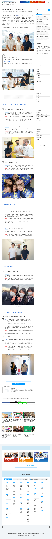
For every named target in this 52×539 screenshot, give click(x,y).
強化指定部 (39, 129)
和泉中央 (28, 505)
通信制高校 (22, 11)
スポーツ (38, 101)
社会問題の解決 (39, 33)
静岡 (21, 509)
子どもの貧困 (43, 29)
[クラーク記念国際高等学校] (9, 2)
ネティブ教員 (10, 11)
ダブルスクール (39, 24)
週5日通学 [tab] (16, 479)
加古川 (28, 516)
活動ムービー (39, 135)
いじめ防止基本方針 (30, 533)
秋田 (7, 500)
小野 (28, 518)
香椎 (35, 511)
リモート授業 (39, 28)
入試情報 (38, 112)
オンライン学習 (39, 19)
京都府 (28, 494)
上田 (21, 499)
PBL (41, 16)
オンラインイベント (40, 93)
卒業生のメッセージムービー (42, 114)
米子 (35, 485)
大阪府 (28, 499)
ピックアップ (39, 103)
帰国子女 (17, 11)
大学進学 (38, 29)
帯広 (7, 491)
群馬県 (7, 508)
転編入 (38, 139)
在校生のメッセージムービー (42, 116)
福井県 (21, 492)
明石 (28, 515)
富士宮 (21, 512)
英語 (37, 34)
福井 (21, 494)
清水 (21, 514)
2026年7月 (38, 71)
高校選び (45, 39)
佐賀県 (42, 482)
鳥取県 (35, 482)
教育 (45, 31)
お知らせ (38, 95)
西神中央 (28, 512)
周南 (35, 500)
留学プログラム (39, 137)
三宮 (28, 511)
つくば (7, 519)
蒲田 (14, 506)
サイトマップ (42, 533)
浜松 (21, 511)
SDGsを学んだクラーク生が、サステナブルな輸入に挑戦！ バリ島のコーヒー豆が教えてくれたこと (43, 56)
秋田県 (7, 498)
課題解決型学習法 (42, 34)
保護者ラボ (39, 108)
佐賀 (42, 483)
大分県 (42, 496)
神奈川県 (21, 482)
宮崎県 (42, 501)
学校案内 (15, 533)
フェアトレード (45, 26)
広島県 (35, 493)
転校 (37, 36)
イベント (38, 89)
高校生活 (41, 39)
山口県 (35, 497)
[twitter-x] (41, 145)
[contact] (45, 145)
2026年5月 (38, 75)
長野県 (21, 497)
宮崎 (42, 502)
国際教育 (14, 11)
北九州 (35, 506)
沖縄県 (42, 510)
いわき (7, 505)
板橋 (14, 503)
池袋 (14, 500)
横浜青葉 (21, 485)
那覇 (42, 512)
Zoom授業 (38, 18)
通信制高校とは (13, 388)
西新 (35, 509)
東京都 (14, 497)
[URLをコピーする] (31, 403)
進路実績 (38, 141)
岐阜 (21, 503)
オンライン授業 (45, 19)
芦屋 (28, 509)
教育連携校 (39, 131)
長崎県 (42, 487)
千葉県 (14, 490)
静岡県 (21, 508)
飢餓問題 (47, 38)
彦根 (28, 491)
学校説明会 (39, 120)
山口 (35, 499)
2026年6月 (38, 73)
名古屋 (28, 483)
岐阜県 (21, 502)
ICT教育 (38, 16)
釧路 (7, 489)
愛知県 (28, 482)
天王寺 (28, 502)
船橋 (14, 494)
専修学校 (48, 29)
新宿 (14, 499)
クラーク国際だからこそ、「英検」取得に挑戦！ (43, 51)
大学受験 (48, 28)
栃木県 (7, 513)
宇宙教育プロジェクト (41, 124)
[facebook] (40, 145)
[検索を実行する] (49, 10)
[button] (49, 2)
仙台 (7, 495)
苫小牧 (7, 488)
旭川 (7, 485)
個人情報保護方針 (36, 533)
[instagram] (43, 145)
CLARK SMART (39, 86)
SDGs (45, 16)
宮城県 (7, 494)
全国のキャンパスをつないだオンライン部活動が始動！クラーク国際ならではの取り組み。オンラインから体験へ (43, 60)
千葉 (14, 491)
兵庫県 (28, 508)
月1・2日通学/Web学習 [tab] (34, 479)
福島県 (7, 503)
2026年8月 (38, 69)
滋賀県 (28, 490)
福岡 (35, 505)
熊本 (42, 493)
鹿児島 (42, 507)
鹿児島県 (42, 505)
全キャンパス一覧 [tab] (44, 479)
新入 (38, 133)
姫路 (28, 521)
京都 (28, 496)
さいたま (14, 483)
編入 (44, 33)
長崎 (42, 488)
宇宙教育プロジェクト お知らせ (42, 127)
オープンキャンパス (40, 91)
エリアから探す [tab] (8, 479)
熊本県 (42, 491)
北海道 (7, 482)
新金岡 (28, 503)
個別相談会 (39, 110)
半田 (28, 486)
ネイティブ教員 (45, 24)
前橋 (7, 509)
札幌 (7, 486)
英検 (47, 33)
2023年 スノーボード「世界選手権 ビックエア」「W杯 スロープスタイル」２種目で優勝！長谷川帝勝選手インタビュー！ (43, 47)
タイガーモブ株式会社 (40, 23)
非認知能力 (43, 38)
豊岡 (28, 519)
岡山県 (35, 488)
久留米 (35, 508)
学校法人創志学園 (10, 533)
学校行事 (38, 118)
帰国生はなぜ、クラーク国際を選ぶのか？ (43, 53)
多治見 (21, 505)
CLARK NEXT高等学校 (40, 84)
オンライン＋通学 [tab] (24, 479)
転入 (47, 34)
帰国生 (20, 11)
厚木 (21, 488)
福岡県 (35, 504)
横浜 (21, 483)
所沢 (14, 485)
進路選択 (46, 36)
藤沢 (21, 489)
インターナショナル (5, 11)
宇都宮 (7, 514)
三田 (28, 514)
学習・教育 (39, 122)
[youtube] (44, 145)
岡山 (35, 490)
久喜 (14, 486)
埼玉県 (14, 482)
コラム (38, 99)
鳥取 (35, 483)
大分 (42, 498)
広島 (35, 494)
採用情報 (24, 533)
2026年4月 (38, 77)
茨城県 (7, 517)
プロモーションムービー (41, 105)
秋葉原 (14, 501)
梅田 (28, 500)
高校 (25, 11)
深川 (7, 483)
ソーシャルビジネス (40, 21)
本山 (28, 485)
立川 (14, 504)
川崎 (21, 486)
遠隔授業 (38, 38)
